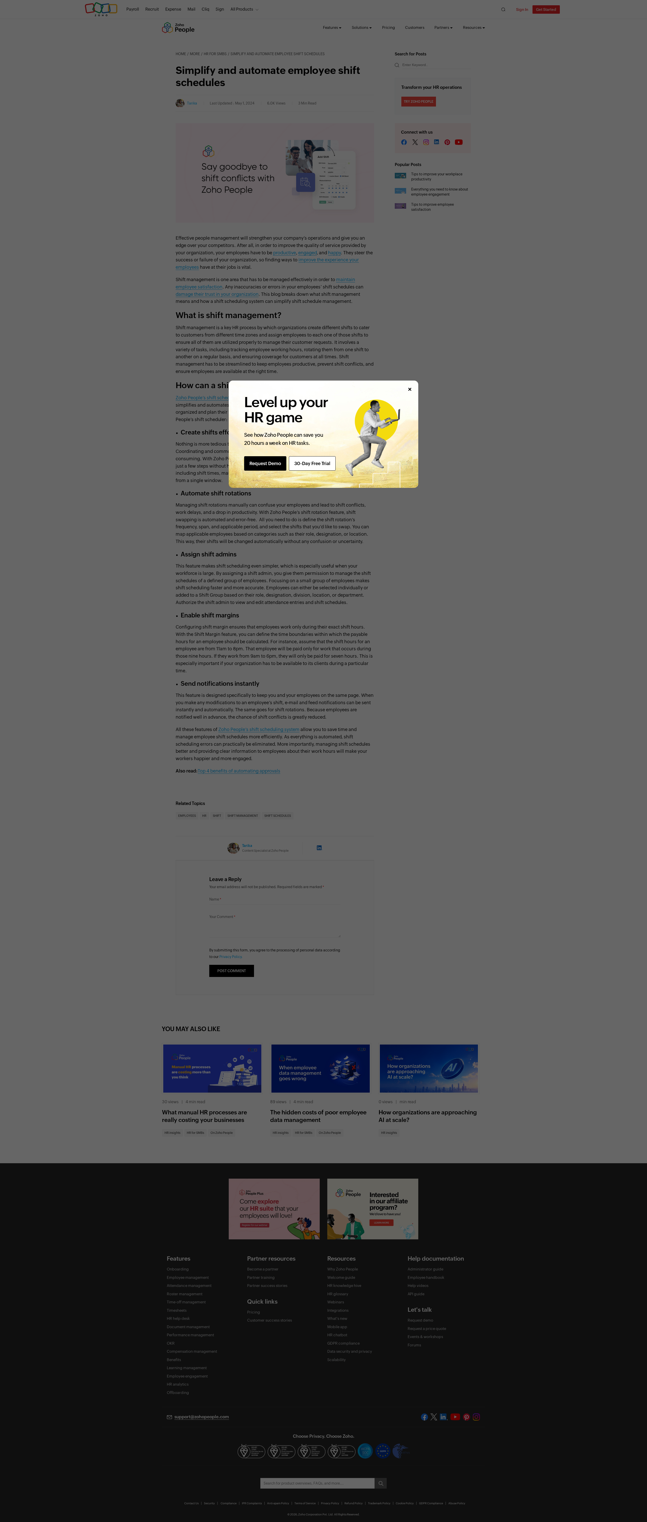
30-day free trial (312, 463)
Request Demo (265, 463)
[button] (409, 389)
